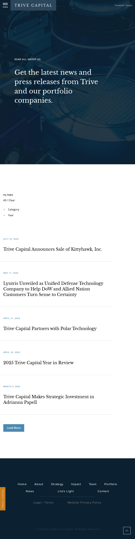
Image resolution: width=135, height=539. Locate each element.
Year (10, 215)
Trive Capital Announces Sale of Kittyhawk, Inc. (52, 249)
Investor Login (124, 5)
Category (13, 209)
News (30, 491)
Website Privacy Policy (85, 502)
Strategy (57, 484)
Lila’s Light (66, 491)
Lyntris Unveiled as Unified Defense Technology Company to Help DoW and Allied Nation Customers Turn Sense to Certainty (53, 289)
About (38, 484)
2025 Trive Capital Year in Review (38, 362)
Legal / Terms (43, 502)
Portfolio (110, 484)
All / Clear (9, 200)
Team (93, 484)
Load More (14, 428)
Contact (103, 491)
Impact (76, 484)
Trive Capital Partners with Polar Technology (50, 328)
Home (22, 484)
